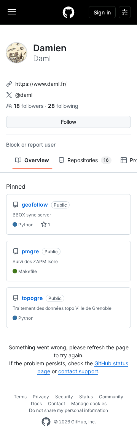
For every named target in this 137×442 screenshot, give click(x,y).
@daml (23, 95)
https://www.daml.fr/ (41, 84)
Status (86, 396)
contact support (78, 371)
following (63, 106)
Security (64, 396)
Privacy (41, 396)
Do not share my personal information (68, 410)
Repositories (88, 160)
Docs (36, 403)
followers (29, 106)
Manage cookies (89, 403)
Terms (20, 396)
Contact (56, 403)
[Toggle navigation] (12, 11)
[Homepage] (68, 12)
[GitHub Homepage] (46, 422)
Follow (68, 121)
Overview (36, 160)
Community (111, 396)
